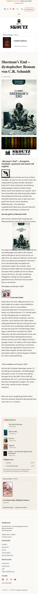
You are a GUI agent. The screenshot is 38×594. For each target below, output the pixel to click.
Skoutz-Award (6, 552)
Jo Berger (6, 502)
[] (6, 425)
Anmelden (29, 9)
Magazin (4, 544)
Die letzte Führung (15, 424)
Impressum (5, 563)
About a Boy (13, 431)
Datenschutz (6, 566)
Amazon (11, 402)
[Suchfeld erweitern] (19, 15)
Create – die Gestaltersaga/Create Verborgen (20, 452)
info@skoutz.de (7, 537)
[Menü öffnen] (17, 9)
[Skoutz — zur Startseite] (19, 23)
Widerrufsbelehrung (8, 571)
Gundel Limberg (20, 41)
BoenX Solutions (22, 590)
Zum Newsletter (7, 583)
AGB (3, 569)
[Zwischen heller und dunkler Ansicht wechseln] (22, 9)
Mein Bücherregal (7, 555)
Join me (11, 438)
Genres (4, 550)
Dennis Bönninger (12, 466)
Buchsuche (5, 547)
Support (11, 445)
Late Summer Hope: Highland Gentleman (16, 500)
